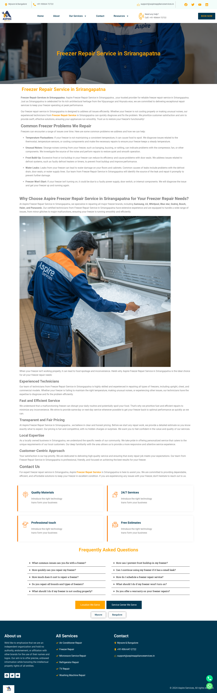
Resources (119, 16)
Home (40, 16)
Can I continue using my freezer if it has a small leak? (146, 569)
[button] (66, 563)
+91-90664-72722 (45, 4)
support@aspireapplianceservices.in (157, 4)
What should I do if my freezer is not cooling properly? (62, 591)
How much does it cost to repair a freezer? (55, 577)
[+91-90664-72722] (34, 4)
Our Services (76, 16)
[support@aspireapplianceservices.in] (138, 4)
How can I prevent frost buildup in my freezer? (142, 562)
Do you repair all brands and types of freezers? (58, 584)
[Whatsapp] (209, 686)
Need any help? (152, 14)
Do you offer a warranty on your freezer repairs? (143, 591)
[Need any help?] (141, 16)
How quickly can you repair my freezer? (54, 569)
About (56, 16)
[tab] (90, 605)
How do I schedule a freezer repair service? (139, 577)
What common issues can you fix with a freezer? (59, 562)
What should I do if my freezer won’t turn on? (141, 584)
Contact (100, 16)
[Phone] (209, 678)
